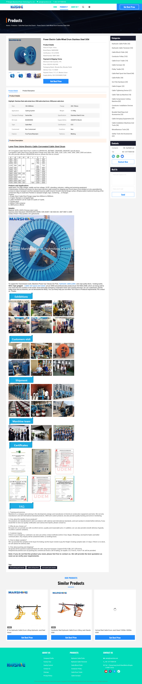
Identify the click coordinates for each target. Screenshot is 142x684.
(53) (122, 48)
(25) (120, 113)
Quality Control (48, 665)
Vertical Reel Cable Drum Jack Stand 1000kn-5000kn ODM (69, 631)
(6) (118, 65)
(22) (123, 119)
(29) (120, 129)
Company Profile (49, 658)
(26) (121, 44)
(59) (122, 107)
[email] (122, 156)
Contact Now (123, 161)
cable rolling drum (33, 567)
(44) (120, 52)
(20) (120, 82)
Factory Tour (47, 662)
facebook (110, 671)
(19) (120, 61)
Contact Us (47, 669)
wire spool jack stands (49, 567)
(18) (121, 95)
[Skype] (113, 156)
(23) (118, 86)
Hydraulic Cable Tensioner (79, 662)
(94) (123, 73)
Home (55, 7)
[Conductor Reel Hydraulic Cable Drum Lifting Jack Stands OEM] (27, 609)
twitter (114, 671)
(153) (120, 56)
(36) (123, 124)
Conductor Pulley (76, 669)
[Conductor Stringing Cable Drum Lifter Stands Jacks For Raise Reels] (115, 609)
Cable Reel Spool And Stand (26, 25)
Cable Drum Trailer (76, 672)
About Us (74, 7)
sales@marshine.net (45, 2)
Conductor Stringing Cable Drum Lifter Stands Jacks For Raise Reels (114, 631)
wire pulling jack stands (17, 567)
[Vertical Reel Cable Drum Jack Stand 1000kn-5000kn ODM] (71, 609)
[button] (39, 75)
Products (63, 7)
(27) (121, 90)
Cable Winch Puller (77, 665)
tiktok (118, 671)
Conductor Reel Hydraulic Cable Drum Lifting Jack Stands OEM (27, 631)
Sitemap (46, 672)
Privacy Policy (48, 675)
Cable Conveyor (76, 675)
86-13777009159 (60, 2)
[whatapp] (118, 156)
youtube (106, 671)
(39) (117, 78)
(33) (118, 69)
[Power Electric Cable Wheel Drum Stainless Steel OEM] (25, 54)
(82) (121, 100)
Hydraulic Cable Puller (78, 658)
